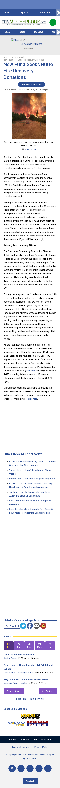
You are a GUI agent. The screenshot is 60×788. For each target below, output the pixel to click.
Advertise (25, 739)
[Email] (39, 768)
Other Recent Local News (23, 454)
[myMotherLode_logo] (24, 22)
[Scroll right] (58, 12)
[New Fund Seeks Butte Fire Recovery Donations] (29, 138)
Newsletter (46, 739)
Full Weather (26, 44)
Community (44, 12)
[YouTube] (30, 768)
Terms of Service (20, 747)
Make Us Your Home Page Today (22, 620)
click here (31, 370)
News (8, 12)
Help (36, 739)
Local (7, 32)
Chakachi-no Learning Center (18, 672)
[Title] (48, 768)
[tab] (9, 645)
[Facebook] (21, 768)
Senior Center (10, 658)
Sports (24, 12)
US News (38, 32)
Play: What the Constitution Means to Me (26, 679)
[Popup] (52, 22)
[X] (12, 768)
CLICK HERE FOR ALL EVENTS (30, 699)
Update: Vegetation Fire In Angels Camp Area (32, 478)
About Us (12, 739)
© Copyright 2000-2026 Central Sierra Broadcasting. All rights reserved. (30, 757)
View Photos (30, 149)
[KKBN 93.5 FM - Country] (37, 723)
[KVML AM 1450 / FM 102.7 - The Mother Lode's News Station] (31, 716)
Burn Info (37, 44)
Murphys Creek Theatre (15, 683)
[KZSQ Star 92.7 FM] (15, 723)
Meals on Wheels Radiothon (19, 654)
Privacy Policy (41, 747)
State (22, 32)
